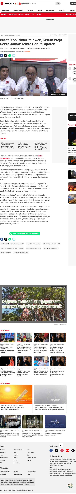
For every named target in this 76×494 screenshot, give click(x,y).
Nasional (5, 10)
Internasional (4, 457)
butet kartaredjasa (6, 252)
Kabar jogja (18, 10)
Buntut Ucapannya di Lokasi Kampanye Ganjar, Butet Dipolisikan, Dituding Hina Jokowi (40, 146)
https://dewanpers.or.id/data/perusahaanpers (15, 484)
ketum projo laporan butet (51, 248)
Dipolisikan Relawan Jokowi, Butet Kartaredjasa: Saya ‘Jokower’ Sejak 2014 (7, 145)
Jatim (40, 10)
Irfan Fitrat (27, 51)
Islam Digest (30, 452)
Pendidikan (50, 10)
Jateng (30, 10)
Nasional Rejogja (15, 35)
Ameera (2, 450)
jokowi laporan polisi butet (33, 248)
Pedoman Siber (31, 471)
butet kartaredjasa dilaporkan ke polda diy (12, 243)
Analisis (16, 455)
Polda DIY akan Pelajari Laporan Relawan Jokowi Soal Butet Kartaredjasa (24, 145)
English (29, 460)
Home (1, 35)
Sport (28, 455)
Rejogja (7, 35)
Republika (4, 14)
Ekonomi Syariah (18, 450)
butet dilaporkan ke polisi (33, 243)
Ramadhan (17, 463)
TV (1, 463)
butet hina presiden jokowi (21, 252)
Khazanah (3, 452)
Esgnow (2, 460)
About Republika (5, 471)
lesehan (62, 10)
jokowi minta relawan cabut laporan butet (12, 248)
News (1, 455)
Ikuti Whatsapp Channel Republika (26, 233)
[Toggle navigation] (2, 3)
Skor (28, 450)
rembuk (72, 10)
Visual (15, 460)
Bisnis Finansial (31, 457)
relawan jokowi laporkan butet (51, 243)
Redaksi (16, 471)
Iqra (15, 452)
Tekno (15, 457)
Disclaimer (3, 474)
